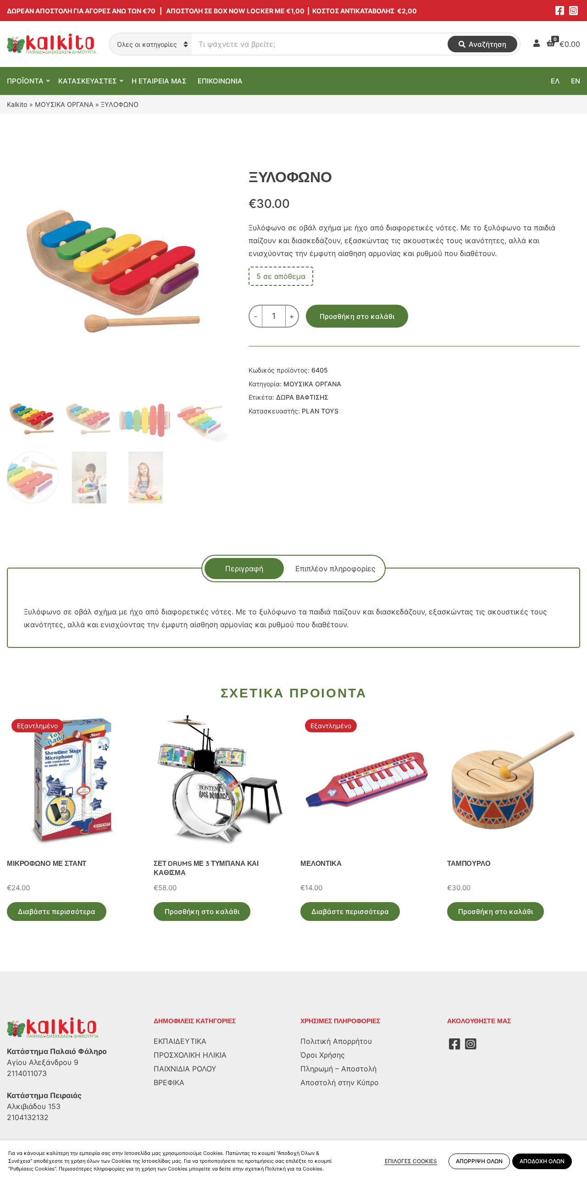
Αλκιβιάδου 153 (34, 1106)
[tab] (244, 568)
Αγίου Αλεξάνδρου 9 (42, 1062)
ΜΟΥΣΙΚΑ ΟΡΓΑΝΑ (64, 104)
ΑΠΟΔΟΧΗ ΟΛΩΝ (542, 1161)
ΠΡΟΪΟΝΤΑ (25, 81)
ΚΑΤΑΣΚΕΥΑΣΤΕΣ (87, 81)
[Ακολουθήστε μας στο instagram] (573, 11)
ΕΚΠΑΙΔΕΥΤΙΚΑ (180, 1041)
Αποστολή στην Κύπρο (339, 1082)
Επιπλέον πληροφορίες (335, 568)
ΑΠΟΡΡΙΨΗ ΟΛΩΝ (479, 1161)
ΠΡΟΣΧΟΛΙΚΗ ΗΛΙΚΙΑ (190, 1054)
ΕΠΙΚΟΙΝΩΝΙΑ (220, 81)
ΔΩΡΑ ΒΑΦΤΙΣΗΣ (302, 397)
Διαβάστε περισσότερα (56, 911)
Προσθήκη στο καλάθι (357, 316)
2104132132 (28, 1117)
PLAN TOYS (320, 411)
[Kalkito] (53, 1027)
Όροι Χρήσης (322, 1054)
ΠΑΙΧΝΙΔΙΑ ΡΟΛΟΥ (185, 1068)
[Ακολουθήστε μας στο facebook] (559, 11)
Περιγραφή (244, 568)
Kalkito (17, 104)
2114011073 (27, 1073)
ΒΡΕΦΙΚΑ (169, 1082)
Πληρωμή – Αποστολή (338, 1068)
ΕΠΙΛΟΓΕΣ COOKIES (411, 1161)
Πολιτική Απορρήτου (336, 1041)
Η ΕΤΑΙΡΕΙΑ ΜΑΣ (159, 81)
